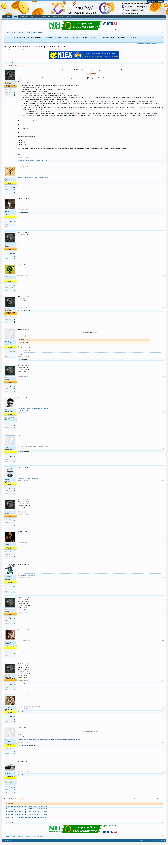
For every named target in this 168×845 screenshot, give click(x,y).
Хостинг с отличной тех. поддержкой (40, 408)
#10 (163, 448)
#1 (163, 157)
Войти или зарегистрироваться (155, 1)
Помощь (151, 840)
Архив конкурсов (16, 49)
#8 (163, 376)
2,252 (14, 457)
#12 (163, 514)
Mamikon (7, 410)
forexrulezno (26, 160)
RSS (164, 840)
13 (14, 792)
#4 (163, 243)
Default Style (6, 840)
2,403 (14, 425)
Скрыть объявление (162, 37)
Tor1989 (7, 544)
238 (14, 223)
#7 (163, 356)
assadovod (20, 577)
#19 (163, 742)
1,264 (14, 718)
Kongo (7, 740)
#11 (163, 480)
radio (19, 275)
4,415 (14, 189)
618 (14, 789)
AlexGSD (7, 773)
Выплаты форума (140, 43)
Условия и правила (160, 842)
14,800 (13, 287)
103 (14, 554)
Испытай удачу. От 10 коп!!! (26, 575)
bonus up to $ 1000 (22, 354)
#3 (163, 209)
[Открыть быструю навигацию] (162, 32)
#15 (163, 612)
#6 (163, 307)
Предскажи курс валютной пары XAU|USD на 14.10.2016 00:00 (26, 814)
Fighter (7, 179)
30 (14, 429)
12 (14, 95)
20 (14, 721)
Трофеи (31, 16)
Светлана (8, 642)
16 (14, 192)
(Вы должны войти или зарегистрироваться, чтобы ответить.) (149, 798)
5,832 (14, 92)
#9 (163, 412)
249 (14, 751)
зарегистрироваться (70, 113)
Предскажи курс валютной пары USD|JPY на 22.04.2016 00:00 (26, 806)
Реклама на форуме (58, 16)
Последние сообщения (9, 19)
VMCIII (7, 480)
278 (14, 353)
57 (14, 591)
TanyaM (20, 160)
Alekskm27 (31, 160)
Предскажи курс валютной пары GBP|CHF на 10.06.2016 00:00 (26, 812)
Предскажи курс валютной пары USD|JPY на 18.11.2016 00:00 (26, 817)
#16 (163, 640)
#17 (163, 680)
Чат (37, 16)
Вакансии (68, 16)
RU (11, 840)
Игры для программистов (24, 408)
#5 (163, 275)
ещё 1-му (38, 160)
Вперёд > (22, 65)
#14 (163, 577)
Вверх (161, 840)
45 (14, 290)
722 (14, 490)
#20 (163, 771)
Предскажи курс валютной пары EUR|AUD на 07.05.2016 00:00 (26, 809)
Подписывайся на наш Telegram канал (153, 43)
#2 (163, 180)
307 (14, 653)
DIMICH (7, 211)
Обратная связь (144, 840)
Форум (15, 16)
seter (6, 447)
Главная (8, 16)
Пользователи (23, 16)
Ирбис (35, 49)
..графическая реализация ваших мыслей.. (28, 478)
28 (14, 493)
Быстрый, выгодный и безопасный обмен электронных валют (33, 177)
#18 (163, 708)
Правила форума (46, 16)
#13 (163, 542)
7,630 (14, 588)
